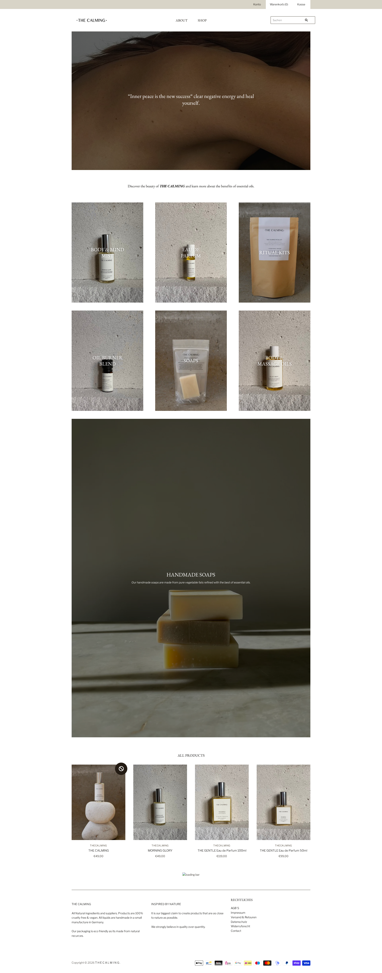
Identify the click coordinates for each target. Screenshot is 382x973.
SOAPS (191, 360)
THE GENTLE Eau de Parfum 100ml (222, 850)
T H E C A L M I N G (107, 962)
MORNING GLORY (160, 850)
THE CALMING (98, 850)
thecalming (98, 845)
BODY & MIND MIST (107, 252)
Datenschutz (239, 921)
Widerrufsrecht (240, 926)
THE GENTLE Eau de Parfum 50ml (283, 850)
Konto (257, 4)
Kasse (301, 4)
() (279, 4)
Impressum (238, 912)
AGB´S (235, 908)
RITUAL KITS (274, 252)
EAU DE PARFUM (191, 252)
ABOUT (181, 20)
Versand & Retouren (243, 917)
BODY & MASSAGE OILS (274, 360)
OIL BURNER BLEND (108, 360)
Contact (236, 930)
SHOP (202, 20)
